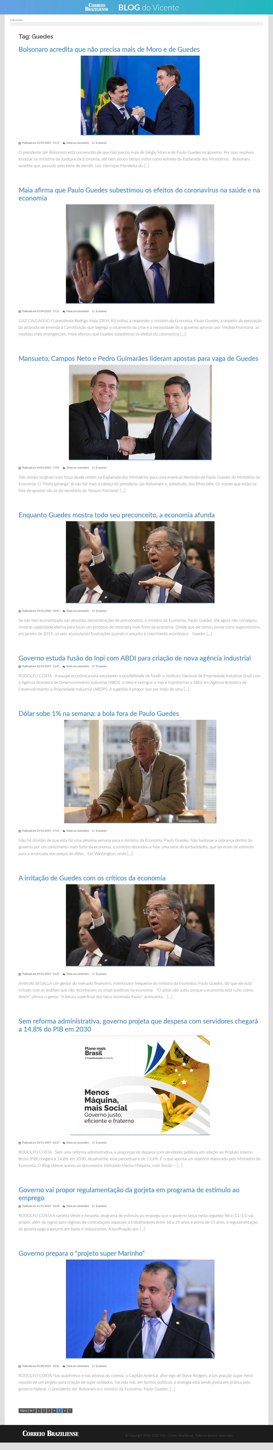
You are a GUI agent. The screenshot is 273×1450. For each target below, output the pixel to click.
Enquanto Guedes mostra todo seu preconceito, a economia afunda (117, 515)
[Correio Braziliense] (99, 7)
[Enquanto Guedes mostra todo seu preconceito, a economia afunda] (140, 562)
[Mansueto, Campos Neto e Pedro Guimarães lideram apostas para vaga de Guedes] (140, 412)
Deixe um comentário (77, 143)
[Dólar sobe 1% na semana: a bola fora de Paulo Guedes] (140, 771)
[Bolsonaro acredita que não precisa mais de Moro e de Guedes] (140, 95)
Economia (101, 143)
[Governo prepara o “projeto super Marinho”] (140, 1309)
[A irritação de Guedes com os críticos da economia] (140, 925)
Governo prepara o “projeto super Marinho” (82, 1253)
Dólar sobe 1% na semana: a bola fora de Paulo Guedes (99, 714)
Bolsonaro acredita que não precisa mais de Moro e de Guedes (109, 49)
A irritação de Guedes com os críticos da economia (92, 878)
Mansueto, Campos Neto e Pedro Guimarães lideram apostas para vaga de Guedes (138, 358)
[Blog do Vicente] (151, 7)
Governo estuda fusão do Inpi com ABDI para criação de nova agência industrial (135, 658)
